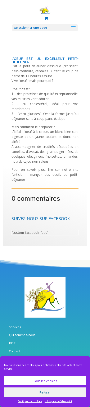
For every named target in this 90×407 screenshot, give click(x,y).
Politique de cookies (30, 401)
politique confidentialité (58, 401)
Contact (14, 351)
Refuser (45, 392)
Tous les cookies (45, 381)
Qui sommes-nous (22, 335)
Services (15, 327)
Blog (12, 343)
